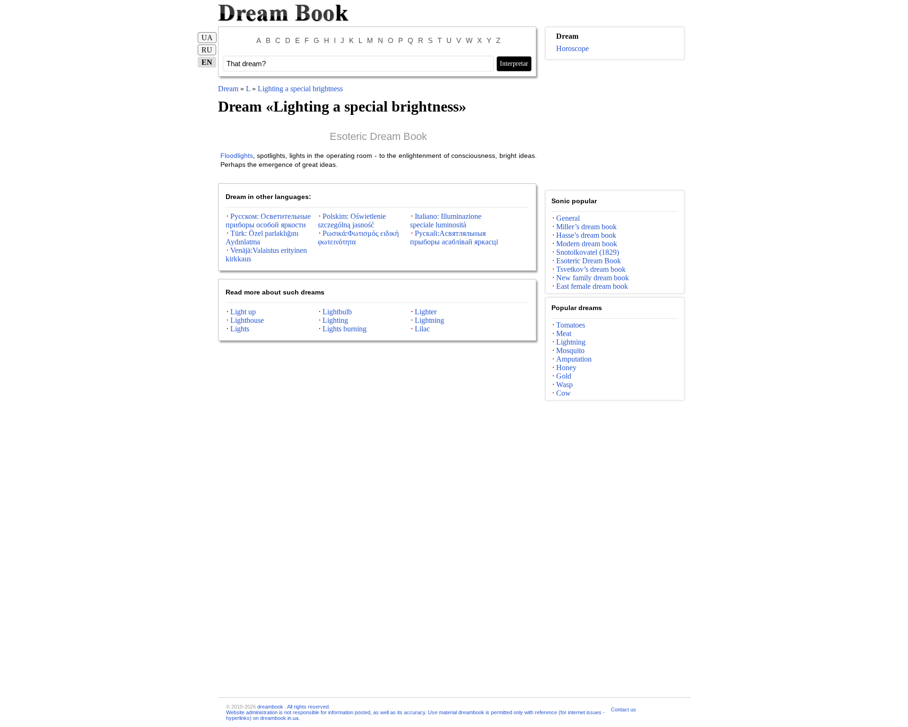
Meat (563, 333)
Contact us (623, 709)
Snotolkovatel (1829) (587, 252)
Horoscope (572, 48)
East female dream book (592, 286)
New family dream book (592, 278)
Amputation (574, 359)
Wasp (564, 385)
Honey (566, 368)
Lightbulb (337, 312)
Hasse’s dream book (586, 235)
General (568, 218)
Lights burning (345, 329)
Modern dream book (586, 244)
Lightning (429, 320)
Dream (228, 89)
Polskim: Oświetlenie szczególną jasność (352, 220)
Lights (239, 329)
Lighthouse (247, 320)
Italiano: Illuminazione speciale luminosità (445, 220)
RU (206, 50)
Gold (563, 376)
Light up (243, 312)
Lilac (422, 329)
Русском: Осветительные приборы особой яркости (268, 220)
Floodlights (236, 155)
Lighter (426, 312)
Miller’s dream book (586, 227)
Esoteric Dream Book (378, 136)
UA (207, 38)
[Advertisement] (615, 125)
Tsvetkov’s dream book (591, 269)
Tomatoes (570, 325)
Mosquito (570, 350)
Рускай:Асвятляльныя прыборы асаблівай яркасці (454, 237)
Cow (563, 393)
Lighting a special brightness (300, 89)
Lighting (335, 320)
